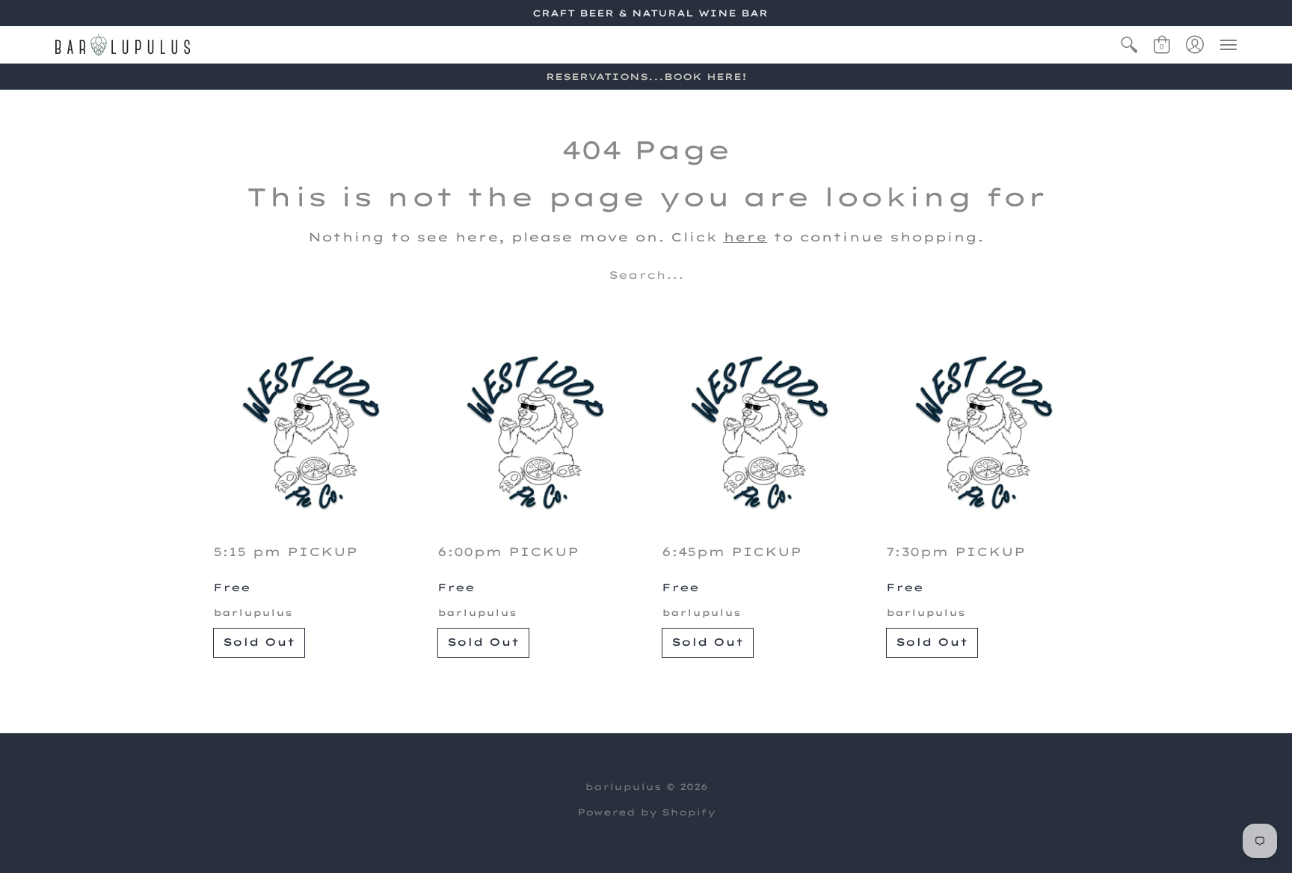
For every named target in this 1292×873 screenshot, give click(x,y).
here (745, 236)
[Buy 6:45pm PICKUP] (758, 432)
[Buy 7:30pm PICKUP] (982, 432)
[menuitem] (1129, 45)
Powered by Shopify (646, 812)
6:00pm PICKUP (508, 551)
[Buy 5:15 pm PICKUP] (309, 432)
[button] (1129, 45)
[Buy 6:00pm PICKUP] (533, 432)
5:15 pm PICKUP (285, 551)
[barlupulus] (122, 45)
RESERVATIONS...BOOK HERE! (646, 76)
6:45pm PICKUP (732, 551)
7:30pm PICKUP (955, 551)
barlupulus (252, 612)
